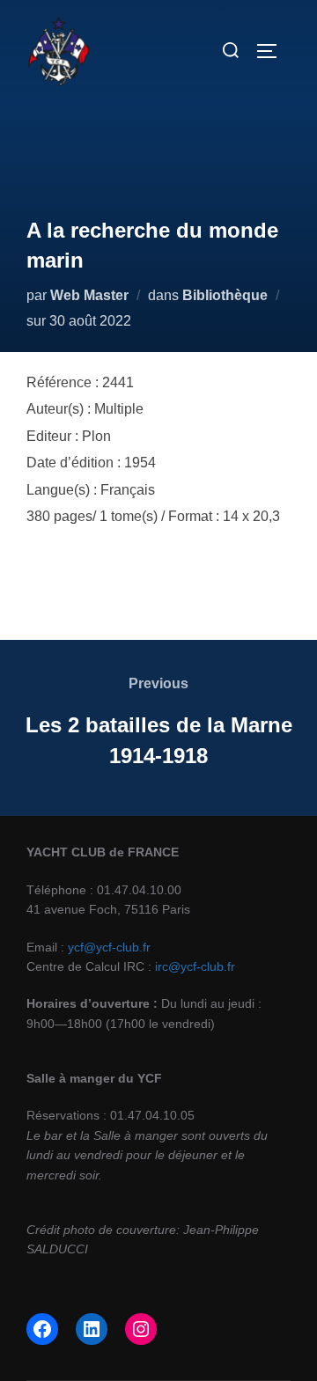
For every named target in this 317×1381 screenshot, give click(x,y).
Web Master (89, 295)
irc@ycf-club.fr (195, 966)
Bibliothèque (225, 295)
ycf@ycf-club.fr (109, 947)
